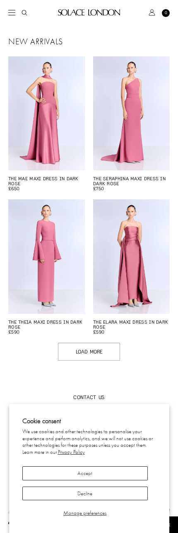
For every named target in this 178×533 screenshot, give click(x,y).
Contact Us (88, 397)
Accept (84, 473)
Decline (84, 493)
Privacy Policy (71, 452)
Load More (89, 351)
